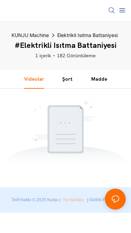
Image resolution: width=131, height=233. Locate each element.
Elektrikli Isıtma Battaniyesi (87, 35)
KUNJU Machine (30, 35)
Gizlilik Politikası (104, 199)
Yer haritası (73, 199)
